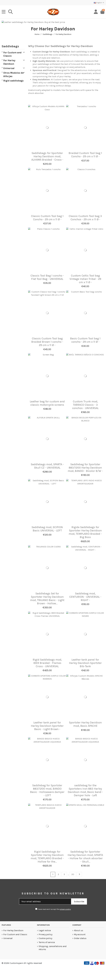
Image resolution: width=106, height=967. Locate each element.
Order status (80, 938)
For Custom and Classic (12, 54)
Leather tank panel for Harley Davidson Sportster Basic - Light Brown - (47, 726)
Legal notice (45, 930)
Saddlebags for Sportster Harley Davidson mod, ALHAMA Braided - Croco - (47, 156)
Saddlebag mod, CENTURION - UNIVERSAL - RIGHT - (85, 597)
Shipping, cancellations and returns (53, 948)
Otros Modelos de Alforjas (13, 74)
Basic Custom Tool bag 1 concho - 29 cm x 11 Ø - (85, 340)
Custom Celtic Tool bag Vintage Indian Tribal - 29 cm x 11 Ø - (85, 279)
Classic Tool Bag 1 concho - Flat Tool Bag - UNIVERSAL (47, 277)
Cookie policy (45, 938)
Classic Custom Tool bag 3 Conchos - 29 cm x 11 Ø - (85, 217)
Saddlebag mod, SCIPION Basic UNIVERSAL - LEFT (47, 529)
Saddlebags (10, 46)
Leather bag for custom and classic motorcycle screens (47, 403)
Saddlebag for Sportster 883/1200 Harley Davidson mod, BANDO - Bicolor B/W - (85, 468)
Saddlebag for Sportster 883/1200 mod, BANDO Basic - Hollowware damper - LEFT (47, 790)
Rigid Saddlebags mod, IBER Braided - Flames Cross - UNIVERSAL (47, 663)
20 (72, 874)
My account (79, 934)
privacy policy (65, 909)
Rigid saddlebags (13, 80)
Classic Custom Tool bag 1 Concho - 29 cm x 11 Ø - (47, 217)
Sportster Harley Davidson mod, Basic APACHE (85, 724)
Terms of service (47, 942)
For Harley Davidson (9, 62)
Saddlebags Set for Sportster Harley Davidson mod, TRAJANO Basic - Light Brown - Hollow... (47, 598)
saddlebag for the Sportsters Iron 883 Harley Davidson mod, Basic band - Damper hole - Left (85, 790)
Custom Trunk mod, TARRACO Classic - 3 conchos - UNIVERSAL (85, 405)
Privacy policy (45, 934)
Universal (8, 68)
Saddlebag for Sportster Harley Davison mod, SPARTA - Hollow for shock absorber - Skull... (85, 856)
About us (78, 930)
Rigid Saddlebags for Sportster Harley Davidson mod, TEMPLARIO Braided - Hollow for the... (47, 856)
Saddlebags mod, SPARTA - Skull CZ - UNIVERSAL (47, 466)
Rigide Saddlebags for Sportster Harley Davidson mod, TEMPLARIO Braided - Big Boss (85, 532)
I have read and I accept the (54, 909)
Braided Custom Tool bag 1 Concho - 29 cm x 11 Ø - (85, 154)
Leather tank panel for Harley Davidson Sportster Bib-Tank (85, 663)
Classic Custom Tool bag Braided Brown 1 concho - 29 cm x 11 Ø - (47, 342)
